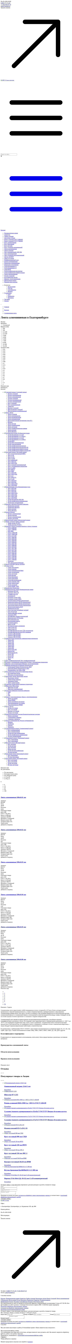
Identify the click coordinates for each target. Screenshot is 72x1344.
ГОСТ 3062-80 (12, 537)
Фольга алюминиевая (14, 513)
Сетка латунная (12, 573)
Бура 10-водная (12, 611)
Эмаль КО (11, 640)
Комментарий (5, 1318)
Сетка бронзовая (13, 577)
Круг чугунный (12, 709)
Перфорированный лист (11, 260)
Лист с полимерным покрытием (17, 466)
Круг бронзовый (9, 244)
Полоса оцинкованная (10, 261)
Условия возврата (45, 1300)
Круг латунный (12, 760)
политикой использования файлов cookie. (30, 1335)
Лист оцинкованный (10, 253)
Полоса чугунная (13, 712)
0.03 (4, 353)
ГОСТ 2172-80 (12, 536)
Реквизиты (11, 296)
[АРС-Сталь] (5, 1200)
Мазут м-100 (11, 624)
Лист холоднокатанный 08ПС (17, 453)
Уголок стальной (9, 276)
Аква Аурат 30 (12, 627)
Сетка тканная (12, 569)
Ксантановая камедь (14, 621)
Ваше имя (4, 1314)
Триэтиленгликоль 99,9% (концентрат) (19, 605)
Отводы (10, 725)
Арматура (7, 234)
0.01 (4, 349)
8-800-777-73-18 (5, 3)
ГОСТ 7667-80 (12, 558)
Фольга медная (12, 515)
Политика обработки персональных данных (14, 1306)
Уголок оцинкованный (14, 400)
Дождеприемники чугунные (16, 703)
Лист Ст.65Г (11, 458)
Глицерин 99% (12, 615)
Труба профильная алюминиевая (17, 735)
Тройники (11, 724)
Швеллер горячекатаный (15, 689)
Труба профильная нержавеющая (17, 501)
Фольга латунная (13, 518)
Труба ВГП (7, 269)
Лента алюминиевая (14, 425)
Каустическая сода (13, 619)
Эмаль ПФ (11, 645)
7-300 (4, 340)
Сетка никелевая (13, 578)
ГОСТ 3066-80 (12, 542)
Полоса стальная (13, 393)
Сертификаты (12, 290)
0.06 (4, 358)
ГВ (8, 694)
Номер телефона (28, 1314)
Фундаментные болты (10, 277)
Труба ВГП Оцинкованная (16, 442)
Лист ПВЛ (11, 471)
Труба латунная (12, 763)
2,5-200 (5, 332)
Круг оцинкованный (14, 405)
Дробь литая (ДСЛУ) (14, 523)
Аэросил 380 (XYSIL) (14, 637)
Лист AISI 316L (12, 463)
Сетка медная (12, 575)
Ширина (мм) (5, 326)
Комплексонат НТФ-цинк (15, 618)
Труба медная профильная (15, 750)
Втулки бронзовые (13, 757)
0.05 (4, 356)
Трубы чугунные (13, 708)
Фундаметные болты (14, 673)
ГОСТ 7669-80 (12, 559)
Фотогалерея (11, 286)
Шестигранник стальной (15, 409)
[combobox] (36, 155)
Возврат (10, 291)
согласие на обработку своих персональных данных (34, 1195)
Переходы (11, 727)
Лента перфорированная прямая (17, 428)
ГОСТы (10, 288)
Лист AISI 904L (12, 485)
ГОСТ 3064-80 (12, 540)
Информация (5, 1301)
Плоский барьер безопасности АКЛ (18, 668)
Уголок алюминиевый (14, 736)
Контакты (11, 297)
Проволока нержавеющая (11, 263)
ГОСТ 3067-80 (12, 543)
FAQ (9, 294)
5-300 (4, 339)
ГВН (9, 692)
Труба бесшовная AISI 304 (16, 499)
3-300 (4, 335)
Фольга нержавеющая (14, 517)
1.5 (4, 382)
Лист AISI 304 (12, 482)
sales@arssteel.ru (5, 6)
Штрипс (10, 422)
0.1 (4, 363)
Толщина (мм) (5, 347)
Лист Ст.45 (11, 479)
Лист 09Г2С (11, 469)
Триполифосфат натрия (15, 613)
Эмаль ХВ (11, 643)
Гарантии (36, 1300)
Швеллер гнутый (13, 687)
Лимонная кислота (13, 608)
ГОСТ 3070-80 (12, 547)
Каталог (3, 1298)
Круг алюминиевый (10, 242)
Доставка (7, 299)
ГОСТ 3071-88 (12, 548)
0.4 (4, 372)
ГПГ (9, 695)
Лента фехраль (12, 431)
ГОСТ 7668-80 (12, 529)
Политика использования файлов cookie (13, 1309)
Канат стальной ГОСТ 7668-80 (13, 241)
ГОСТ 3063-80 (12, 539)
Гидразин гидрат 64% (14, 597)
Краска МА (11, 651)
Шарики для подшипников (12, 279)
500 (4, 328)
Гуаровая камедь (13, 622)
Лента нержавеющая (14, 419)
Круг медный (8, 246)
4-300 (4, 337)
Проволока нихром (13, 506)
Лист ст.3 (10, 476)
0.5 (4, 374)
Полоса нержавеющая (14, 397)
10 (5, 1004)
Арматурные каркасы (14, 679)
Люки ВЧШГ (12, 700)
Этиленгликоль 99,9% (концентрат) (18, 600)
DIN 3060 (10, 531)
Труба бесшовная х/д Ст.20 (16, 438)
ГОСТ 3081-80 (12, 553)
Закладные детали (9, 238)
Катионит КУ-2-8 (13, 591)
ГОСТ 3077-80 (12, 550)
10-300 (5, 344)
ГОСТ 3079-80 (12, 551)
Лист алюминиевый (14, 731)
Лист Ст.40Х (11, 468)
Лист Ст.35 (11, 457)
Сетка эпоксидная (13, 583)
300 (4, 330)
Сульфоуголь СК (13, 594)
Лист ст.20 (11, 455)
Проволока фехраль (13, 507)
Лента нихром (12, 430)
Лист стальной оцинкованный (17, 465)
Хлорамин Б (11, 596)
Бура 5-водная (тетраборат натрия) (18, 610)
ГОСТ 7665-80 (12, 556)
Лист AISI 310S (12, 474)
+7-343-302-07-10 (6, 4)
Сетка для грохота (13, 567)
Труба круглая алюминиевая (16, 733)
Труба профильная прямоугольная (14, 272)
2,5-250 (5, 333)
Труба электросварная (10, 274)
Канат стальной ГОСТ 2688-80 (13, 239)
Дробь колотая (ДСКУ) (14, 525)
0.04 (4, 354)
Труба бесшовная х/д (10, 268)
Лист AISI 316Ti (12, 483)
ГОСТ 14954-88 (12, 532)
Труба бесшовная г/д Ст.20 (16, 435)
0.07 (4, 360)
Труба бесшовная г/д (10, 266)
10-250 (5, 346)
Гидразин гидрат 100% (14, 599)
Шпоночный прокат (10, 280)
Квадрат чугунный (13, 711)
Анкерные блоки (13, 681)
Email (52, 1314)
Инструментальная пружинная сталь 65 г (20, 420)
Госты (18, 1300)
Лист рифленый (12, 460)
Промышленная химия (11, 233)
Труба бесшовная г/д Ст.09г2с (17, 436)
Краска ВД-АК (12, 649)
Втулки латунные (13, 765)
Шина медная (12, 749)
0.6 (4, 375)
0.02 (4, 351)
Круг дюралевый (13, 739)
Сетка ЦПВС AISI (13, 586)
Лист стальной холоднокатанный (14, 255)
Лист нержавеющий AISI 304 (13, 252)
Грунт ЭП (11, 654)
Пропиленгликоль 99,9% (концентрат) (19, 602)
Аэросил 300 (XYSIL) (14, 635)
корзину (30, 1342)
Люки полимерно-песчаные (16, 701)
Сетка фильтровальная (14, 580)
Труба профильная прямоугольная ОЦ (19, 450)
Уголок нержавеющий (14, 401)
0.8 (4, 379)
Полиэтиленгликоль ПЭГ (15, 607)
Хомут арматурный (13, 682)
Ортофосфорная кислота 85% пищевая (19, 632)
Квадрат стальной (13, 408)
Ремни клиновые (13, 716)
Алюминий (6, 325)
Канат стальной (51, 1298)
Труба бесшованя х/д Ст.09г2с (17, 439)
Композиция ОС (13, 652)
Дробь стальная (8, 236)
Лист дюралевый (13, 741)
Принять (3, 1337)
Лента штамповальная (14, 417)
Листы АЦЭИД (9, 257)
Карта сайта (40, 1301)
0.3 (4, 370)
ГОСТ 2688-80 (12, 528)
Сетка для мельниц (13, 572)
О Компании (4, 1300)
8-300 (4, 342)
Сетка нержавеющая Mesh (15, 570)
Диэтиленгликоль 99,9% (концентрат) (19, 603)
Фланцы (10, 722)
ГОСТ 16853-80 (12, 534)
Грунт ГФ (11, 656)
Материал (4, 323)
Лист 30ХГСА (12, 477)
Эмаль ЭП (11, 641)
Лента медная (12, 423)
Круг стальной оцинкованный (13, 247)
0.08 (4, 361)
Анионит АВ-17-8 (13, 592)
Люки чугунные (9, 258)
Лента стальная (8, 250)
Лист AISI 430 (12, 472)
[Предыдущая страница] (4, 991)
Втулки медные (12, 752)
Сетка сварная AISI (13, 581)
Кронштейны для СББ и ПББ (16, 670)
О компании (8, 293)
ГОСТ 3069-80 (12, 545)
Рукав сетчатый (12, 585)
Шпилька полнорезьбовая (15, 675)
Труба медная (12, 746)
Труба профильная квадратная (13, 271)
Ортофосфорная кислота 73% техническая (20, 630)
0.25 (4, 368)
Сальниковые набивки (14, 717)
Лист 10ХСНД (12, 480)
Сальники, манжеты (14, 719)
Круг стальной (12, 403)
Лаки (9, 659)
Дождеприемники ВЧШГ (15, 705)
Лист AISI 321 (12, 461)
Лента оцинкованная (10, 249)
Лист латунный (12, 761)
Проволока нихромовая (11, 264)
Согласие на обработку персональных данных (14, 1308)
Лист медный (12, 747)
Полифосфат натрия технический (18, 616)
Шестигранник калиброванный (17, 411)
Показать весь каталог (10, 282)
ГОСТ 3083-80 (12, 555)
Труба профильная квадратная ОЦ (18, 447)
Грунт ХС (11, 657)
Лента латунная (12, 427)
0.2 (4, 367)
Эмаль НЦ (11, 648)
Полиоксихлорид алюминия (16, 626)
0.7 (4, 377)
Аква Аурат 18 (12, 629)
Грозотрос (11, 561)
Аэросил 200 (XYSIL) (14, 633)
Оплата (6, 301)
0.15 (4, 365)
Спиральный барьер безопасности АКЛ (20, 667)
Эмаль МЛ (11, 646)
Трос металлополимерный (15, 562)
